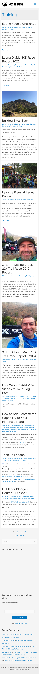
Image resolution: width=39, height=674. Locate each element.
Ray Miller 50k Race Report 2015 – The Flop (18, 660)
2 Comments (6, 425)
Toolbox (21, 398)
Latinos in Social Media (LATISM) (25, 479)
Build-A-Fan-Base (21, 458)
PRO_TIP (33, 396)
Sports (33, 65)
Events (17, 65)
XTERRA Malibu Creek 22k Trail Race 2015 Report (17, 268)
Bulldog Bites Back (15, 120)
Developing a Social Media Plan (12, 635)
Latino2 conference (8, 481)
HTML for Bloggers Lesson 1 (20, 502)
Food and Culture (20, 27)
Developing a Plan (8, 640)
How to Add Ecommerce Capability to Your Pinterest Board (19, 417)
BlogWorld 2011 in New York (11, 476)
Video (4, 400)
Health (29, 27)
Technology (15, 398)
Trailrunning (6, 67)
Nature (23, 276)
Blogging (15, 396)
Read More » (6, 50)
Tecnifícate (24, 476)
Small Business (14, 427)
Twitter (33, 398)
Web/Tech (5, 431)
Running (27, 65)
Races (22, 65)
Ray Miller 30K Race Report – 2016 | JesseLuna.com (19, 658)
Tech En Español (13, 455)
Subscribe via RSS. (20, 623)
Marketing (30, 425)
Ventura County (28, 359)
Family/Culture (16, 425)
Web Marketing (31, 429)
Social (4, 460)
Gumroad (21, 442)
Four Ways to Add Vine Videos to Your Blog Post (18, 389)
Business (21, 396)
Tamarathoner (6, 652)
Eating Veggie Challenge (19, 23)
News (34, 458)
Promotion (5, 427)
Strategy (31, 427)
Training (4, 29)
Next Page (19, 535)
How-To (19, 496)
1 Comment (5, 276)
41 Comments (6, 396)
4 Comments (6, 359)
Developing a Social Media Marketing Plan (15, 646)
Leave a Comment (8, 27)
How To (27, 396)
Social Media (6, 398)
